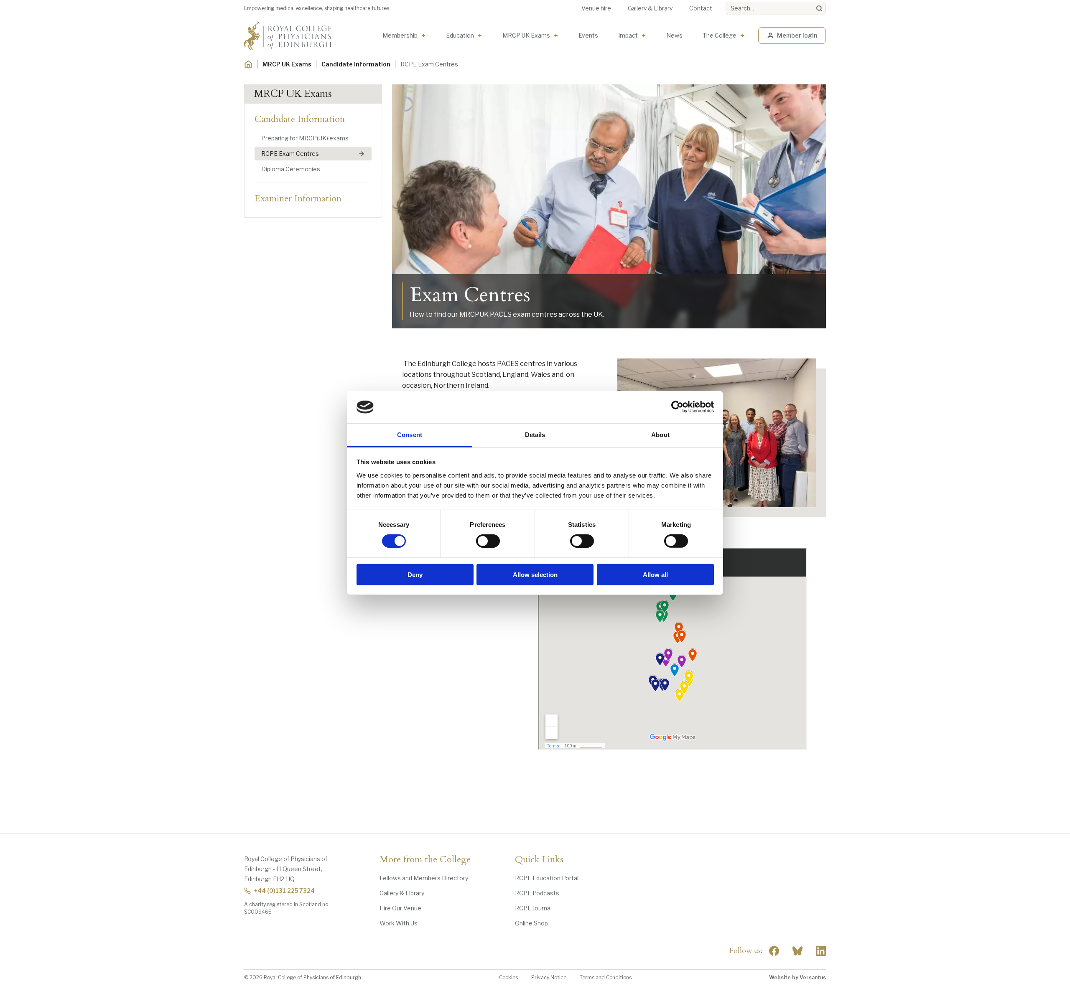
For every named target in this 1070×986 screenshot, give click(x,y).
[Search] (819, 8)
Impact (628, 35)
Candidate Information (355, 64)
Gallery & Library (650, 8)
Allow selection (535, 574)
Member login (797, 35)
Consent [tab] (409, 434)
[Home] (248, 64)
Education (460, 35)
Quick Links (539, 860)
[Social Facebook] (774, 951)
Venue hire (596, 8)
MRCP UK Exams (526, 35)
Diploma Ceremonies (290, 169)
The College (719, 35)
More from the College (425, 860)
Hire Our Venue (400, 908)
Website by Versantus (797, 977)
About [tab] (660, 434)
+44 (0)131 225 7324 (284, 890)
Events (588, 35)
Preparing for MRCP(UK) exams (305, 138)
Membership (400, 35)
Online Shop (531, 923)
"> (797, 951)
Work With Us (399, 923)
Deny (415, 574)
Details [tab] (535, 434)
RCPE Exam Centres (290, 153)
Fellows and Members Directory (424, 878)
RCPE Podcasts (537, 893)
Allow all (655, 574)
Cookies (508, 977)
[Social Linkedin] (821, 951)
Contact (700, 8)
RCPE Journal (533, 908)
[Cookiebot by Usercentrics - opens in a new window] (677, 407)
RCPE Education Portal (546, 878)
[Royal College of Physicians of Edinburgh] (287, 35)
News (674, 35)
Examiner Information (298, 198)
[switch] (488, 541)
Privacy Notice (548, 977)
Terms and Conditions (606, 977)
